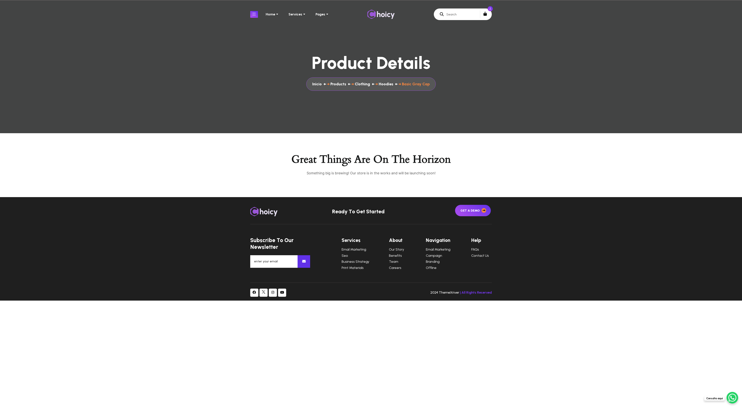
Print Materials (353, 268)
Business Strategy (355, 262)
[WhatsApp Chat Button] (732, 397)
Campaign (434, 256)
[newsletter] (304, 261)
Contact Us (480, 256)
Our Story (396, 249)
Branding (433, 262)
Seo (345, 256)
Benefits (395, 256)
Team (393, 262)
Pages (320, 14)
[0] (485, 14)
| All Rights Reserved (476, 292)
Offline (431, 268)
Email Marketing (354, 249)
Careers (395, 268)
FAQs (475, 249)
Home (270, 14)
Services (295, 14)
